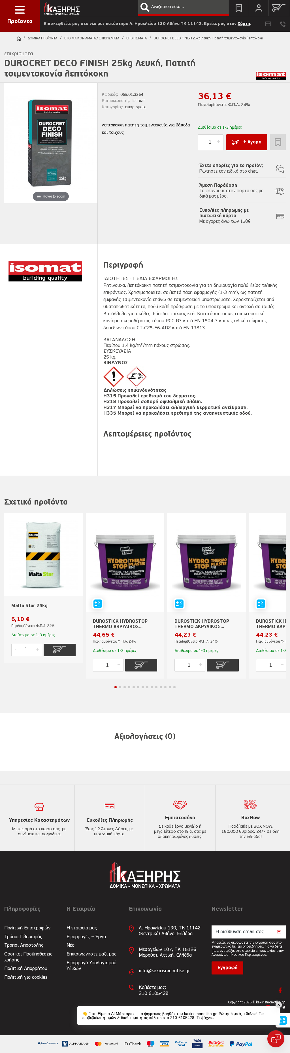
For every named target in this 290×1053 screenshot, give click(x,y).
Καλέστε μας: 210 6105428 (154, 990)
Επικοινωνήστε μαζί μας (91, 954)
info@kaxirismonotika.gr (164, 971)
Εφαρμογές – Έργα (86, 937)
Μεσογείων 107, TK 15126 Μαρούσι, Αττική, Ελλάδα (167, 952)
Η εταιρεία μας (82, 928)
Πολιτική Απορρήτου (25, 968)
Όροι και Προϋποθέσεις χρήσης (28, 957)
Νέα (70, 945)
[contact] (268, 24)
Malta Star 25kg (29, 606)
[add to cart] (60, 650)
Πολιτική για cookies (26, 977)
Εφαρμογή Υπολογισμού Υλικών (91, 966)
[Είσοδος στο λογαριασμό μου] (258, 8)
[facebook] (280, 990)
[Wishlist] (239, 8)
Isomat (139, 101)
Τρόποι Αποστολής (23, 945)
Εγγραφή (227, 968)
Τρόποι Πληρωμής (23, 937)
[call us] (283, 24)
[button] (145, 7)
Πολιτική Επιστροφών (27, 928)
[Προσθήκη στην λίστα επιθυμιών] (278, 142)
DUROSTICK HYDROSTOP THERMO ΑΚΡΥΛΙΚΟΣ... (120, 624)
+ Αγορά (252, 142)
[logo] (62, 7)
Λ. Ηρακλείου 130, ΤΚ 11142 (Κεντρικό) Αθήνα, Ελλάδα (170, 931)
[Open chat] (275, 1038)
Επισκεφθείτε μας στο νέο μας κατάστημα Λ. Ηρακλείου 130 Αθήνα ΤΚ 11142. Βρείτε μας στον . (147, 24)
